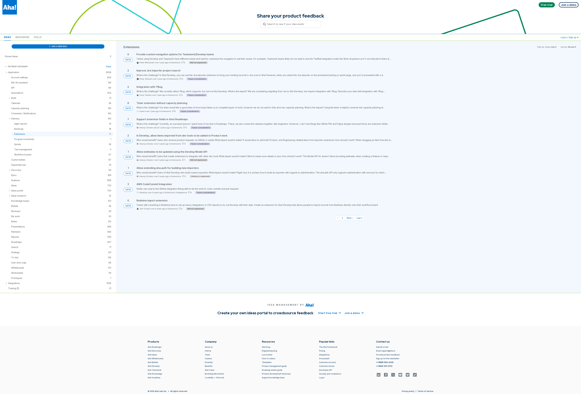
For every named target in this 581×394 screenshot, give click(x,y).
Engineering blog (269, 351)
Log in (322, 377)
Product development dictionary (276, 374)
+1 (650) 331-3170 (384, 366)
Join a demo (354, 313)
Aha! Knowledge (155, 374)
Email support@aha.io (385, 351)
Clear (108, 66)
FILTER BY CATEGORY (18, 66)
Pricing (322, 351)
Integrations (181, 192)
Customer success (327, 362)
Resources (22, 37)
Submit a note (382, 347)
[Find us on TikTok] (414, 374)
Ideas (7, 37)
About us (209, 347)
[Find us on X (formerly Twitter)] (393, 374)
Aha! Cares (209, 370)
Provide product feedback (388, 355)
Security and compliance (330, 374)
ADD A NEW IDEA (59, 46)
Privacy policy (408, 391)
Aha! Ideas (152, 355)
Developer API (325, 370)
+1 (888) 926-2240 (384, 362)
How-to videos (268, 358)
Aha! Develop (154, 366)
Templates (267, 362)
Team (207, 355)
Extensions (176, 62)
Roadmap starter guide (272, 370)
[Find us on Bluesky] (407, 374)
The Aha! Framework (328, 347)
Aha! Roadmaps (155, 347)
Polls (37, 37)
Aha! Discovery (154, 351)
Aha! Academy (154, 377)
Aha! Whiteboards (155, 358)
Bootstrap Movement (214, 374)
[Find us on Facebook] (385, 374)
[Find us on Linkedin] (378, 374)
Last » (359, 218)
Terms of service (425, 391)
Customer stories (327, 366)
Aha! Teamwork (154, 370)
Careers (208, 358)
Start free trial (329, 313)
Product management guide (274, 366)
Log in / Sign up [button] (569, 37)
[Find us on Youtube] (400, 374)
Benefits (208, 366)
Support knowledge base (273, 377)
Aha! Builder (153, 362)
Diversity (209, 362)
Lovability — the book (214, 377)
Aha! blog (266, 347)
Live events (267, 355)
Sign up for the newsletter (387, 358)
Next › (350, 218)
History (208, 351)
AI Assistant (324, 358)
